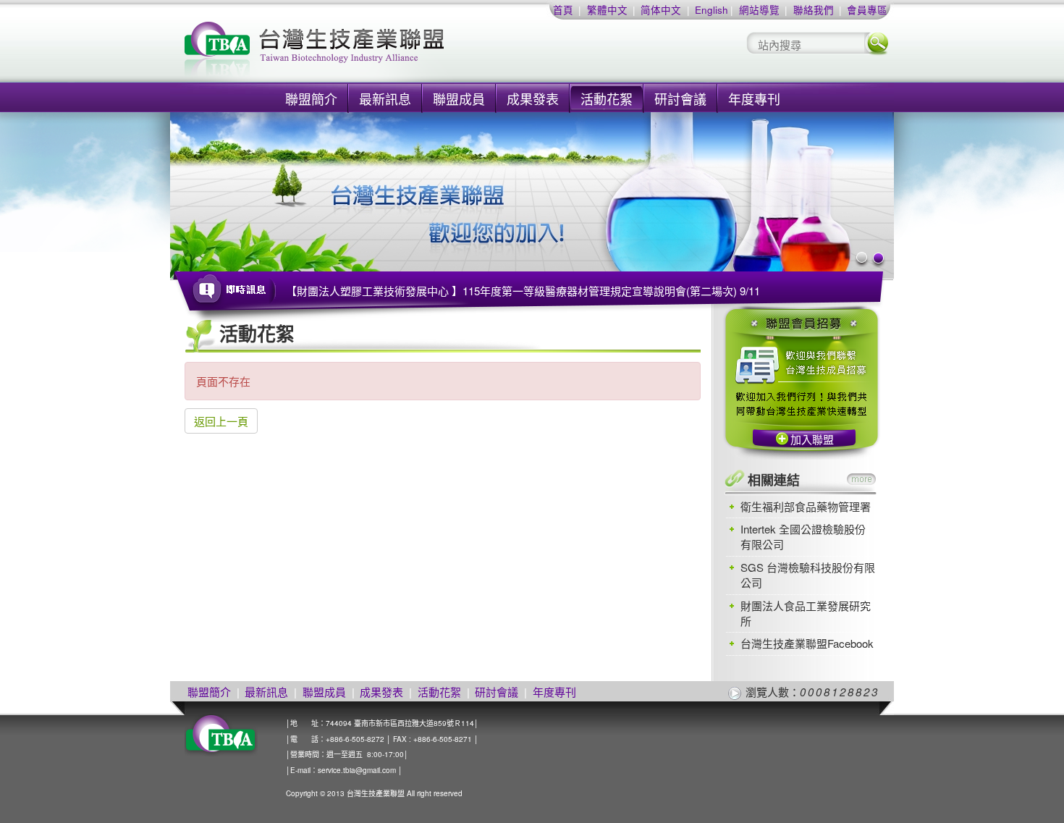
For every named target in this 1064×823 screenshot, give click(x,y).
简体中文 (661, 10)
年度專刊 (754, 98)
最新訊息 (385, 98)
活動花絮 (606, 98)
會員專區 (867, 10)
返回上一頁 (221, 421)
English (711, 10)
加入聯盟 (812, 439)
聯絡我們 (813, 10)
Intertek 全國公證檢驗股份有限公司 (803, 536)
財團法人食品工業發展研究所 (805, 613)
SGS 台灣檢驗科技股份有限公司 (807, 575)
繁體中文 (607, 10)
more (861, 479)
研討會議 (680, 98)
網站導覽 (759, 10)
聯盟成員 (459, 98)
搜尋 (877, 43)
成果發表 (533, 98)
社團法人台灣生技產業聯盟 (369, 51)
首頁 (563, 10)
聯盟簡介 (311, 98)
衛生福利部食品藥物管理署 (805, 506)
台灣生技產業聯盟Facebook (807, 643)
